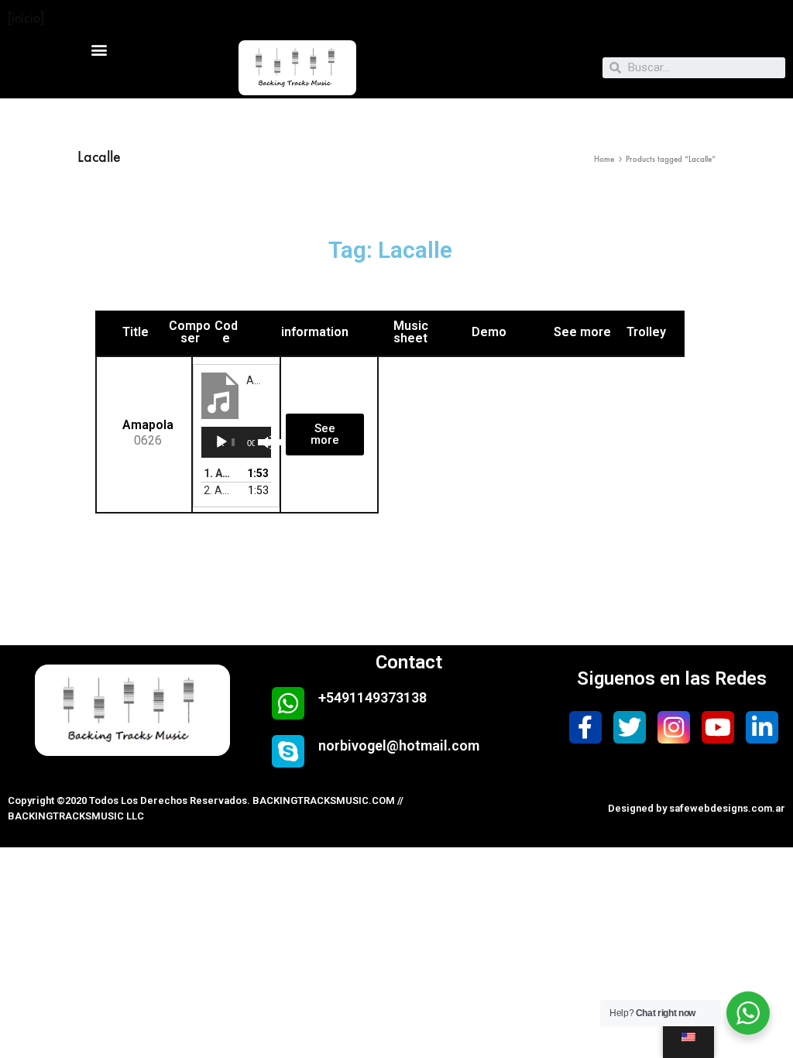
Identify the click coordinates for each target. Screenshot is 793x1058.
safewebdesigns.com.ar (727, 808)
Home (604, 159)
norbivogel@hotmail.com (398, 745)
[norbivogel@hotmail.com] (288, 751)
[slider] (260, 441)
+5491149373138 (372, 697)
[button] (99, 49)
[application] (236, 442)
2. (221, 490)
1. (221, 473)
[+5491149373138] (288, 703)
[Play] (221, 442)
